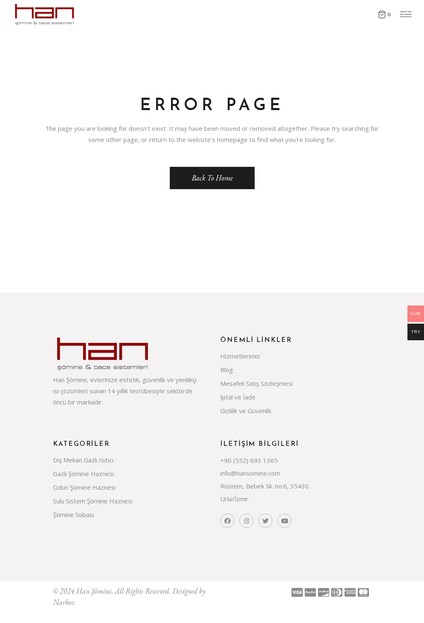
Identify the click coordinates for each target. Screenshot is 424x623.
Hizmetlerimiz (240, 356)
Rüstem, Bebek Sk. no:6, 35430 (264, 486)
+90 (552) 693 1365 (249, 460)
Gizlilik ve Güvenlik (245, 411)
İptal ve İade (237, 397)
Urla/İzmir (234, 499)
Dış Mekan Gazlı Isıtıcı (83, 460)
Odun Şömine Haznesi (84, 487)
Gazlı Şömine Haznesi (83, 473)
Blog (226, 370)
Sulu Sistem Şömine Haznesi (92, 501)
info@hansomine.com (250, 473)
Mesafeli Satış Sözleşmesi (256, 383)
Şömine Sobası (73, 514)
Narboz (64, 602)
